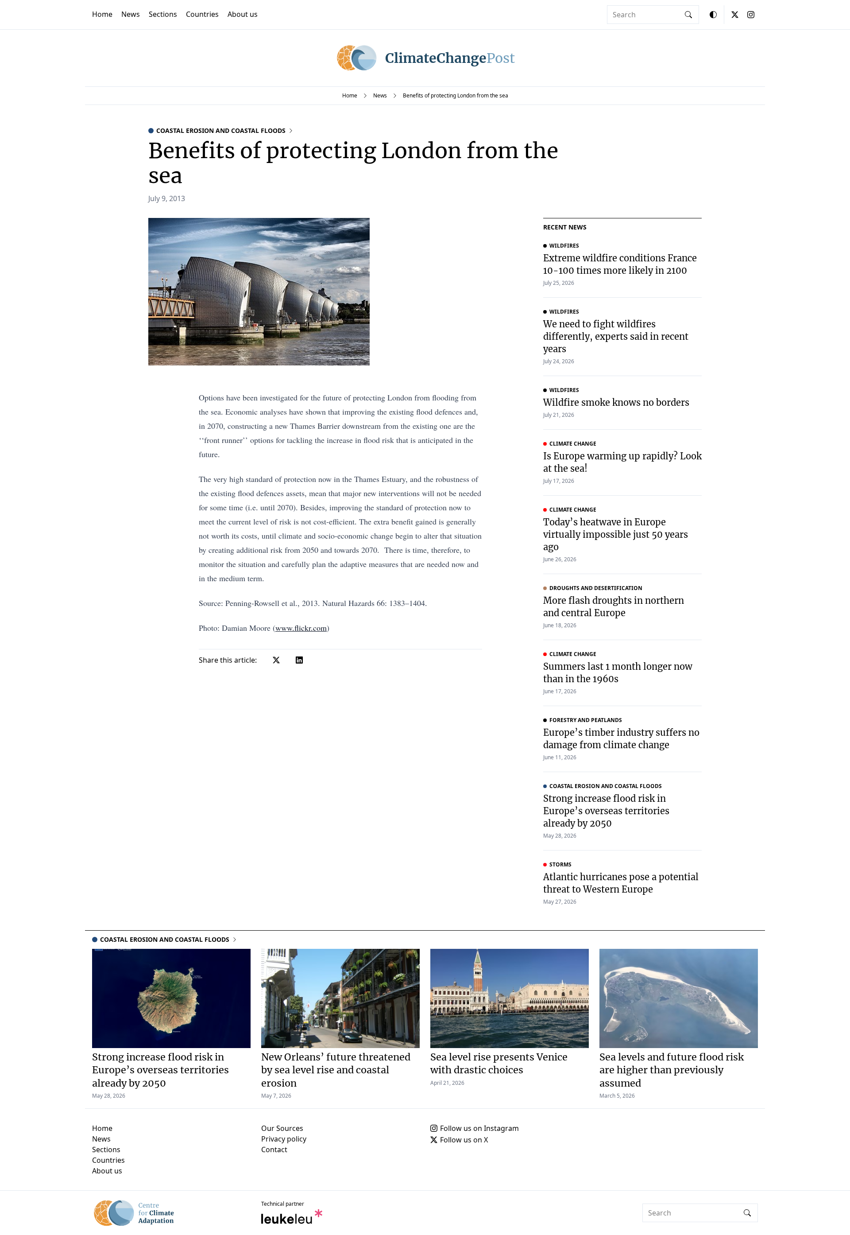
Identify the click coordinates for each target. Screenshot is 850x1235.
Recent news (565, 227)
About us (243, 14)
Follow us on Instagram (479, 1128)
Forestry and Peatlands (585, 720)
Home (102, 14)
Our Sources (282, 1128)
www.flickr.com (301, 627)
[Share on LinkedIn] (299, 660)
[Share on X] (276, 660)
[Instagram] (751, 15)
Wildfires (564, 245)
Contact (274, 1149)
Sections (163, 14)
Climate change (572, 443)
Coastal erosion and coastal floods (221, 130)
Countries (202, 14)
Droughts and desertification (595, 588)
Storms (560, 864)
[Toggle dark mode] (713, 15)
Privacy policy (283, 1139)
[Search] (688, 15)
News (130, 14)
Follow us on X (464, 1140)
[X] (735, 15)
